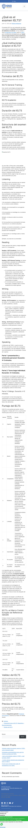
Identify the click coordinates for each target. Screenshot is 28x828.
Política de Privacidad (6, 808)
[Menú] (24, 6)
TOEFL (22, 32)
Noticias (6, 721)
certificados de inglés (10, 32)
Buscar (4, 734)
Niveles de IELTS (8, 727)
